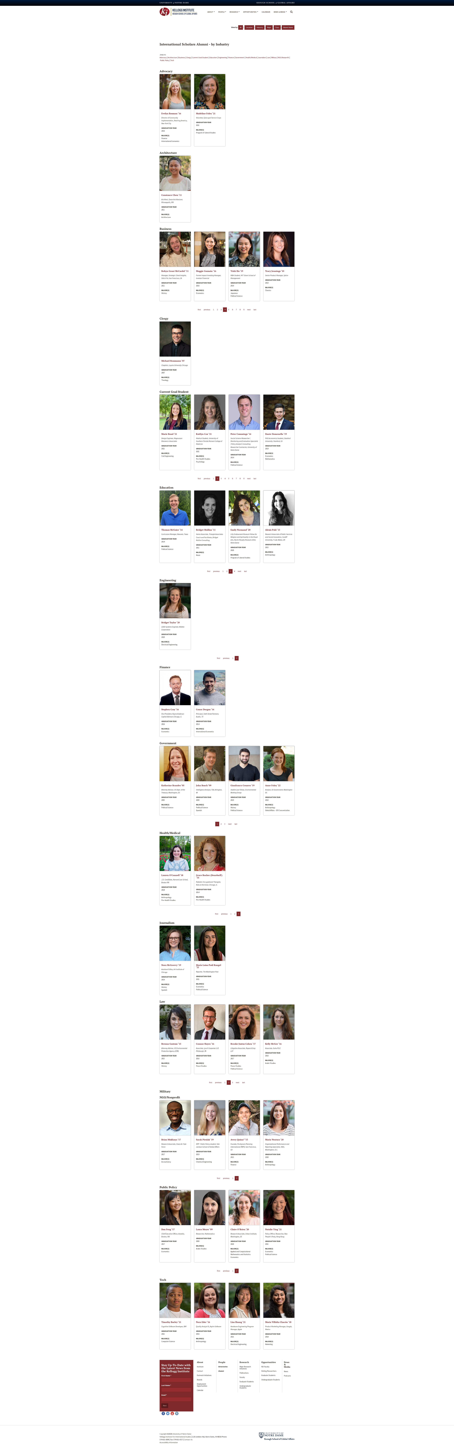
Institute (200, 1367)
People (221, 12)
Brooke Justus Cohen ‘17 (243, 1043)
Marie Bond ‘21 (169, 434)
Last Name (166, 1385)
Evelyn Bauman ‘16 (171, 113)
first (199, 309)
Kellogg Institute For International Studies (175, 1437)
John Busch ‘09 (203, 785)
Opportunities (250, 12)
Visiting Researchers (268, 1371)
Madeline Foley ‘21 (205, 113)
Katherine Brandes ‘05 (172, 785)
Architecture (172, 57)
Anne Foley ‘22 (272, 785)
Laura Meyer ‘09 (204, 1229)
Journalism (262, 57)
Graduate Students (247, 1381)
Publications (244, 1373)
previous (207, 309)
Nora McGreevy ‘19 (171, 965)
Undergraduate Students (245, 1387)
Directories (223, 1367)
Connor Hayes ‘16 (205, 1043)
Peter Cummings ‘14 (241, 434)
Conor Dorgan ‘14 (205, 709)
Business (181, 57)
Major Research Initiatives (245, 1368)
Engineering (222, 57)
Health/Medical (251, 57)
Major (269, 27)
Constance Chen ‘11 (171, 195)
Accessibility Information (169, 1442)
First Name (166, 1376)
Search (291, 13)
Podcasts (287, 1376)
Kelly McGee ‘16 (273, 1043)
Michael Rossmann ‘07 (173, 360)
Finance (231, 57)
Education (213, 57)
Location (249, 27)
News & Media (280, 12)
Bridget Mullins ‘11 (206, 529)
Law (268, 57)
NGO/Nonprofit (283, 57)
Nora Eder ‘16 (203, 1322)
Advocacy (163, 57)
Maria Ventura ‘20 (274, 1139)
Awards (199, 1380)
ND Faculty (265, 1367)
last (255, 309)
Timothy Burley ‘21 (171, 1322)
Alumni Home (288, 27)
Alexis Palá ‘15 (272, 529)
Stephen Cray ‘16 (170, 709)
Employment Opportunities (202, 1385)
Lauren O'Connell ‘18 (172, 875)
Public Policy (164, 60)
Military (274, 57)
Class (277, 27)
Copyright (163, 1434)
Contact (200, 1371)
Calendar (266, 12)
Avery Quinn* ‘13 (239, 1139)
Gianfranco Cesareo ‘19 (242, 785)
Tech (172, 60)
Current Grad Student (200, 57)
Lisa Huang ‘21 (238, 1322)
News (286, 1371)
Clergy (188, 57)
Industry (260, 27)
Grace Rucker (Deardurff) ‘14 (209, 876)
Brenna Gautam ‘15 (171, 1043)
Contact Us (188, 1439)
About (210, 12)
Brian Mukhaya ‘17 (171, 1139)
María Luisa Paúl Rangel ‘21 (208, 966)
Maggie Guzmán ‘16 (206, 271)
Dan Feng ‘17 (168, 1229)
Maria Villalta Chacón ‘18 (278, 1322)
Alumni (221, 1371)
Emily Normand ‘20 (240, 529)
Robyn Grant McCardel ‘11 (175, 271)
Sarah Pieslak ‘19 (205, 1139)
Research (234, 12)
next (249, 309)
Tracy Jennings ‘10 (274, 271)
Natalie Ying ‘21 (273, 1229)
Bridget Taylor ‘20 (170, 622)
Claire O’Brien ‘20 (240, 1229)
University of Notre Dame (181, 1434)
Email (164, 1395)
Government (239, 57)
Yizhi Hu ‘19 (237, 271)
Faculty (242, 1377)
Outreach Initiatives (204, 1375)
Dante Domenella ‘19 (276, 434)
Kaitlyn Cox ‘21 (204, 434)
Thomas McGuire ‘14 (172, 529)
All (240, 27)
